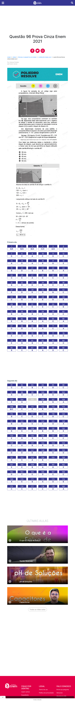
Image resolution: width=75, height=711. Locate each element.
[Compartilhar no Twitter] (37, 51)
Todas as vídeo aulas (37, 610)
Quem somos (25, 692)
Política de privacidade (46, 693)
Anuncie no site (61, 696)
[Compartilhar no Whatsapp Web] (43, 51)
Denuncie (59, 693)
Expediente (25, 695)
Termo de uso (43, 689)
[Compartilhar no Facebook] (32, 51)
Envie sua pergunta (63, 689)
